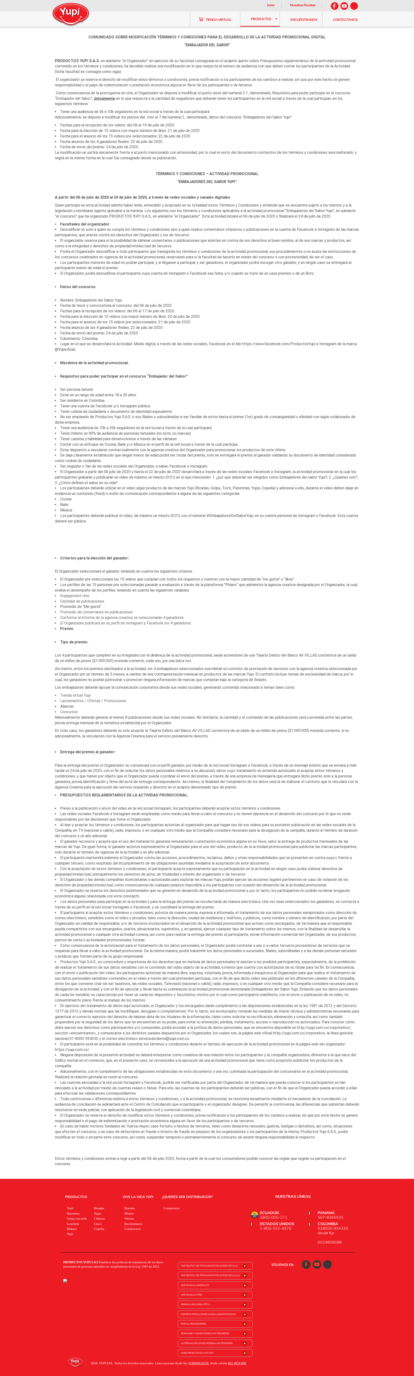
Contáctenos (132, 1228)
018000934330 (199, 1363)
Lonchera (73, 1223)
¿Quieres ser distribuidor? (187, 1197)
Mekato (72, 1228)
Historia (129, 1208)
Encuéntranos (133, 1223)
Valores (129, 1218)
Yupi (70, 1233)
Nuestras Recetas (302, 5)
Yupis (97, 1213)
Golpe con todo (77, 1218)
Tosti (70, 1208)
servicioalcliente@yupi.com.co (163, 1038)
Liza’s (98, 1223)
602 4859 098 (237, 1363)
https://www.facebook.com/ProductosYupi (278, 344)
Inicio (271, 5)
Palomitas (73, 1213)
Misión (129, 1213)
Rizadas (99, 1208)
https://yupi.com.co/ (72, 1049)
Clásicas (99, 1218)
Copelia (99, 1228)
